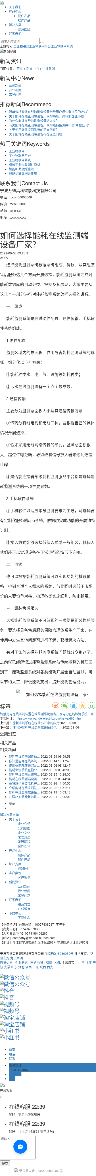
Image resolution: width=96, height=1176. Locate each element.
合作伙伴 (24, 846)
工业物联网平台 (40, 46)
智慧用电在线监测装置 (15, 714)
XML (57, 962)
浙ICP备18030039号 (59, 953)
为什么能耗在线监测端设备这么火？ (34, 120)
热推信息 (6, 962)
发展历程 (24, 841)
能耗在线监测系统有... (24, 774)
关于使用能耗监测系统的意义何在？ (34, 129)
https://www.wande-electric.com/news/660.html (48, 718)
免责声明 (16, 958)
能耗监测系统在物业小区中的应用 (36, 722)
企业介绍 (24, 823)
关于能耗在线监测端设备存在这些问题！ (37, 134)
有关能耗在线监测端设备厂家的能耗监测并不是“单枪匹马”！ (50, 125)
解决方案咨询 (10, 814)
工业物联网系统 (62, 46)
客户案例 (15, 873)
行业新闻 (48, 68)
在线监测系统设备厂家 (47, 714)
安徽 (7, 967)
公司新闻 (15, 85)
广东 (36, 967)
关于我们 (15, 6)
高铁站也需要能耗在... (24, 783)
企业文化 (24, 832)
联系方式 (24, 904)
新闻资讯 (15, 881)
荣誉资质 (24, 837)
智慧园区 (24, 29)
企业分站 (21, 962)
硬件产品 (24, 15)
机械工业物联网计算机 (24, 164)
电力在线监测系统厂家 (78, 714)
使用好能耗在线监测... (24, 765)
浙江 (89, 962)
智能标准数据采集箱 (23, 173)
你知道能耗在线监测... (24, 761)
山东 (14, 967)
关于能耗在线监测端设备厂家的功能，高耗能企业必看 (46, 116)
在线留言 (24, 908)
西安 (50, 967)
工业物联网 (21, 46)
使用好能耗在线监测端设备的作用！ (38, 727)
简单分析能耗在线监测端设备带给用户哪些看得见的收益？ (49, 111)
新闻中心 (32, 68)
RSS (49, 962)
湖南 (28, 967)
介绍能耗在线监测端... (24, 787)
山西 (81, 962)
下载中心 (15, 913)
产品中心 (15, 11)
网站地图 (36, 962)
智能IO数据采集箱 (21, 169)
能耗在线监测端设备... (24, 756)
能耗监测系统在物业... (24, 770)
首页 (20, 68)
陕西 (43, 967)
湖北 (21, 967)
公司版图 (24, 828)
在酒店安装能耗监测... (24, 796)
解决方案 (15, 24)
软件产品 (24, 20)
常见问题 (15, 94)
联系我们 (15, 33)
